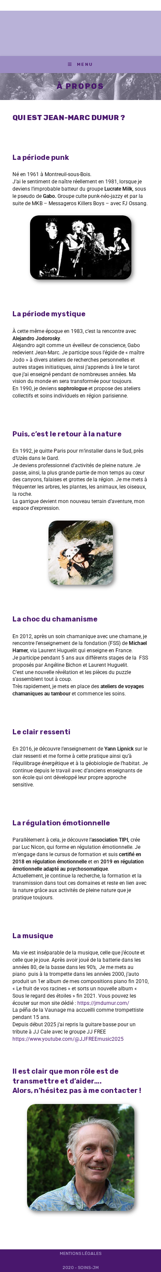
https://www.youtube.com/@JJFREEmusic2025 (68, 1039)
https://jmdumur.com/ (103, 1003)
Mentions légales (80, 1253)
